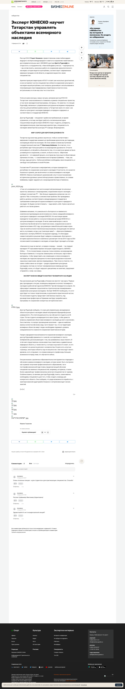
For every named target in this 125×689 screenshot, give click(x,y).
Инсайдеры (57, 644)
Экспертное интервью (64, 630)
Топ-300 (56, 655)
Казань (87, 1)
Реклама (35, 649)
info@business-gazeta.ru (96, 642)
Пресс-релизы (15, 644)
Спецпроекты (58, 649)
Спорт (16, 630)
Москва (97, 1)
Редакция (14, 649)
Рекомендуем (108, 70)
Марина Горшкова (26, 423)
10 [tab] (104, 85)
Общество (15, 16)
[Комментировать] (82, 47)
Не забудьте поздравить (61, 638)
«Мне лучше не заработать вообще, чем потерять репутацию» (103, 31)
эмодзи (21, 483)
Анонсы (35, 635)
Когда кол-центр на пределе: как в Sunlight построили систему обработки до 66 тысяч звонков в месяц (89, 75)
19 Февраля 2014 (16, 43)
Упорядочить (69, 463)
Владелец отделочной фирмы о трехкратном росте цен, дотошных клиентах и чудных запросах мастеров (104, 39)
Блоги (13, 641)
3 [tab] (98, 85)
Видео (34, 638)
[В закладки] (82, 53)
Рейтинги (56, 641)
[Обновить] (82, 461)
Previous (90, 47)
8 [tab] (102, 85)
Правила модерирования (18, 532)
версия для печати (70, 451)
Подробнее (84, 685)
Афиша (13, 635)
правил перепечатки (71, 680)
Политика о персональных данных (62, 674)
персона (92, 17)
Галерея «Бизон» (58, 652)
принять (118, 685)
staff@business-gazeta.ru (96, 654)
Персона (13, 638)
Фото (34, 641)
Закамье (19, 6)
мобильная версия (60, 667)
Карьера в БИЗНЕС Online (18, 652)
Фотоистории (36, 644)
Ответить (16, 486)
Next (111, 47)
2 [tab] (97, 85)
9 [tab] (103, 85)
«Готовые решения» (107, 23)
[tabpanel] (89, 66)
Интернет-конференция (60, 635)
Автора (36, 463)
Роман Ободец (106, 21)
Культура (37, 630)
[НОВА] (34, 7)
